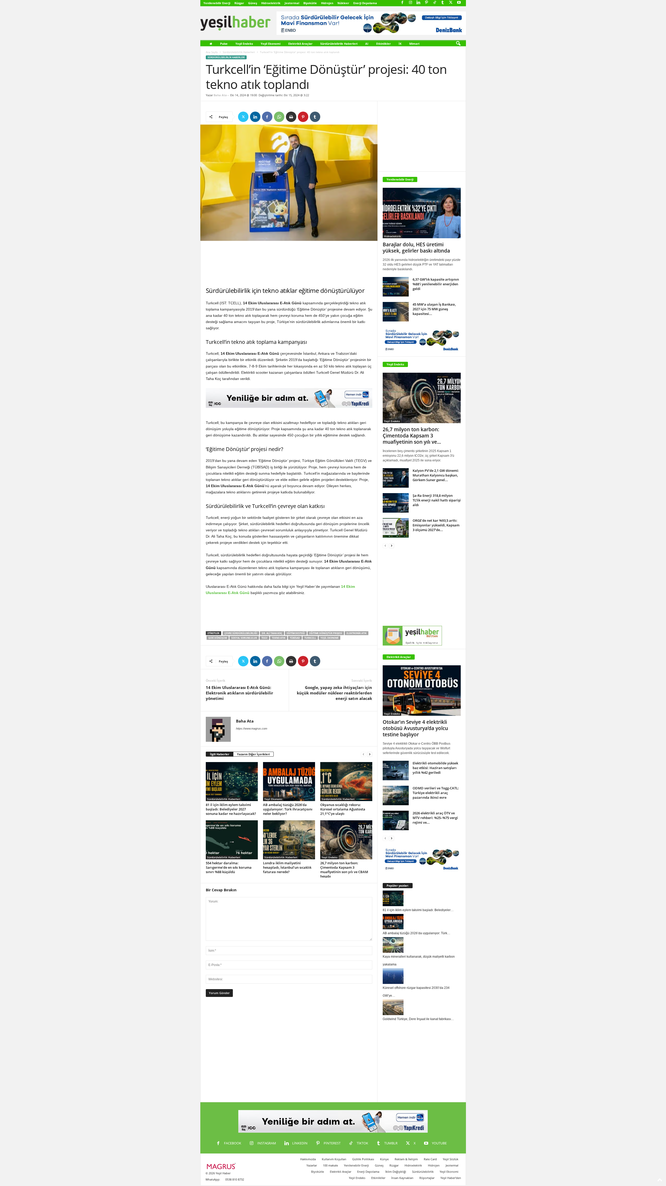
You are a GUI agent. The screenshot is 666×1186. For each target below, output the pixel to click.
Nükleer (343, 3)
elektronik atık (357, 633)
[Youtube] (459, 2)
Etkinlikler (383, 44)
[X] (451, 2)
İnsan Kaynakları (402, 1178)
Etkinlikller (378, 1178)
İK (400, 44)
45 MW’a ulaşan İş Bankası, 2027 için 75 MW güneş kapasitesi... (434, 309)
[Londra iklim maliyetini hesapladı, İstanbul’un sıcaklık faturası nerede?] (289, 839)
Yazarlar (311, 1165)
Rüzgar (239, 3)
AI (366, 44)
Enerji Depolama (365, 3)
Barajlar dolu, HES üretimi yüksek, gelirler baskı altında (416, 247)
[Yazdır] (291, 117)
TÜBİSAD (295, 638)
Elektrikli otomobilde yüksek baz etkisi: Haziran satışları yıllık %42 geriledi (435, 768)
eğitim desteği (296, 633)
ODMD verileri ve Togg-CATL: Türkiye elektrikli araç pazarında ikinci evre (436, 793)
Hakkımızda (308, 1159)
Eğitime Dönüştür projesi (325, 633)
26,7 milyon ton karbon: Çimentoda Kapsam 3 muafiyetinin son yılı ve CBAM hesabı (344, 870)
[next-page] (369, 754)
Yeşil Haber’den (450, 1178)
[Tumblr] (443, 2)
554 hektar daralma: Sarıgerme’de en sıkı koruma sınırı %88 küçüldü (229, 867)
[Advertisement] (289, 264)
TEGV (264, 638)
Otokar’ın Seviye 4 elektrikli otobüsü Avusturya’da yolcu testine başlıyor (415, 728)
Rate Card (430, 1159)
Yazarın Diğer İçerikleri (253, 754)
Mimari (414, 44)
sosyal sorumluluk (244, 638)
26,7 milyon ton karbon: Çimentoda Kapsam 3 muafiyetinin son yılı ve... (412, 435)
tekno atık (278, 638)
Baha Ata (220, 95)
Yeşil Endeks (244, 44)
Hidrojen (327, 3)
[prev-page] (363, 754)
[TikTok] (435, 2)
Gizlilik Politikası (363, 1159)
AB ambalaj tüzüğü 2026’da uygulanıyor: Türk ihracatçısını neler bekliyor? (287, 809)
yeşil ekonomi (329, 638)
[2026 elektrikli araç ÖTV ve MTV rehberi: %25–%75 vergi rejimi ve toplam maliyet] (396, 820)
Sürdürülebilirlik (423, 1172)
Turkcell (310, 638)
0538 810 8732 (234, 1179)
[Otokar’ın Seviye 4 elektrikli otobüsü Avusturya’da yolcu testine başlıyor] (422, 690)
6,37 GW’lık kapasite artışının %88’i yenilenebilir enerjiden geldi (436, 284)
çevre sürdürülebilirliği (241, 633)
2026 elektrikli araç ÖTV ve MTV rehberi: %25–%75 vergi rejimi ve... (435, 818)
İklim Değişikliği (395, 1172)
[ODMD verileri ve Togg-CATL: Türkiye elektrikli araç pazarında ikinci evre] (396, 795)
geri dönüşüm (217, 638)
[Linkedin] (418, 2)
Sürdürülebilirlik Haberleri (338, 44)
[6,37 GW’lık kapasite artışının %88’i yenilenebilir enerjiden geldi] (396, 286)
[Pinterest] (427, 2)
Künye (384, 1159)
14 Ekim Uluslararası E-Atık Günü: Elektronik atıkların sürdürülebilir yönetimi (239, 693)
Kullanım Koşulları (334, 1159)
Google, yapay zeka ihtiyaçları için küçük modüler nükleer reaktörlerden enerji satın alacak (334, 693)
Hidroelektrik (270, 3)
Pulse (224, 44)
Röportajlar (426, 1178)
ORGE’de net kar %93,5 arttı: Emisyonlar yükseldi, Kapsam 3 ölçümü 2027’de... (436, 525)
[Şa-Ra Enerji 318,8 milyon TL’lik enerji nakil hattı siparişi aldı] (396, 503)
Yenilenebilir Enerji (216, 3)
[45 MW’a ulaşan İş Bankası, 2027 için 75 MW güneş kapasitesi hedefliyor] (396, 311)
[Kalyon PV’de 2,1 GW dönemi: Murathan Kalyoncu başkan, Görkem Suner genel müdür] (396, 478)
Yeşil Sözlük (450, 1159)
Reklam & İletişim (406, 1159)
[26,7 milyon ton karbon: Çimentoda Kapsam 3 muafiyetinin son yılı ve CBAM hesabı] (346, 839)
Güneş (252, 3)
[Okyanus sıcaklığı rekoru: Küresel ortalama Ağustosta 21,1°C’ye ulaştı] (346, 781)
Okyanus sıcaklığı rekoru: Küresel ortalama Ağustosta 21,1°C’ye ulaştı (342, 809)
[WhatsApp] (279, 117)
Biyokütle (310, 3)
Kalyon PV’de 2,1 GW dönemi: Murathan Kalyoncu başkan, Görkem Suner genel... (436, 475)
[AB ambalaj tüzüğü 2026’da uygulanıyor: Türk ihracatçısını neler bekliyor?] (289, 781)
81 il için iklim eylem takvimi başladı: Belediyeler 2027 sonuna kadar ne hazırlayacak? (231, 809)
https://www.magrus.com (251, 728)
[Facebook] (402, 2)
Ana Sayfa (212, 52)
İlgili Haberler (219, 754)
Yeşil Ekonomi (270, 44)
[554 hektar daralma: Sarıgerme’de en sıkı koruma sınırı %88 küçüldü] (232, 839)
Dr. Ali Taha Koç (272, 633)
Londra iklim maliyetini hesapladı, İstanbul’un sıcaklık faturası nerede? (287, 867)
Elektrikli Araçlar (300, 44)
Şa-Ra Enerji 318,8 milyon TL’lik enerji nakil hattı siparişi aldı (437, 500)
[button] (458, 43)
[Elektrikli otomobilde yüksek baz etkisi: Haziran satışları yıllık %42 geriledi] (396, 770)
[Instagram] (410, 2)
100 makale (330, 1165)
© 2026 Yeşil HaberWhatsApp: (218, 1176)
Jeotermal (292, 3)
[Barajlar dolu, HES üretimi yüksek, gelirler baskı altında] (422, 213)
